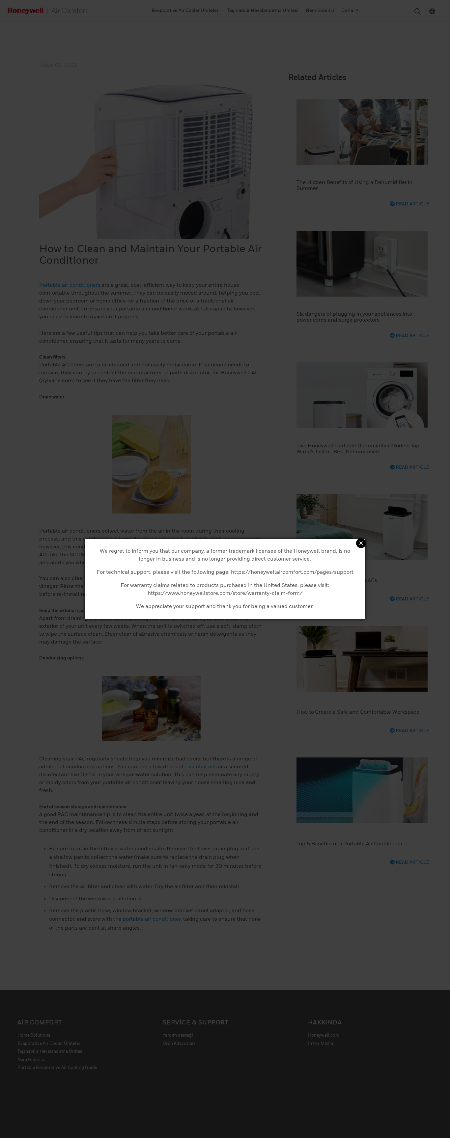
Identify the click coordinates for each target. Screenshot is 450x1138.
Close (361, 543)
